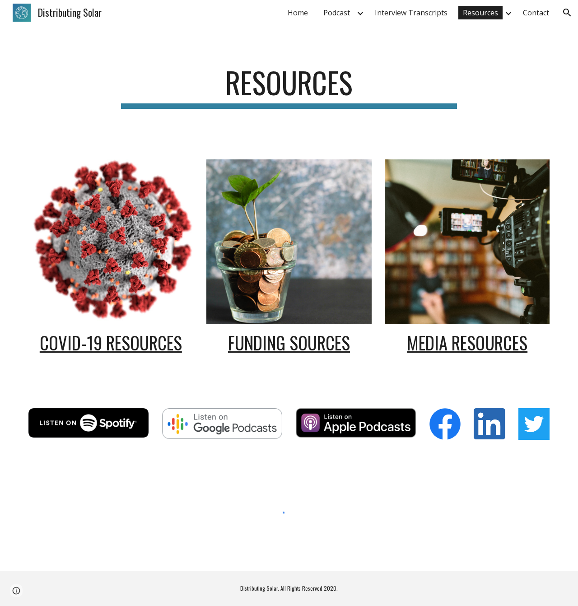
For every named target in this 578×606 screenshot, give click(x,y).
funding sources (289, 342)
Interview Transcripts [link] (411, 13)
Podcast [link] (336, 13)
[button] (567, 12)
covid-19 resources (111, 342)
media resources (467, 342)
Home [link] (298, 13)
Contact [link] (536, 13)
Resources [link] (480, 13)
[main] (289, 86)
